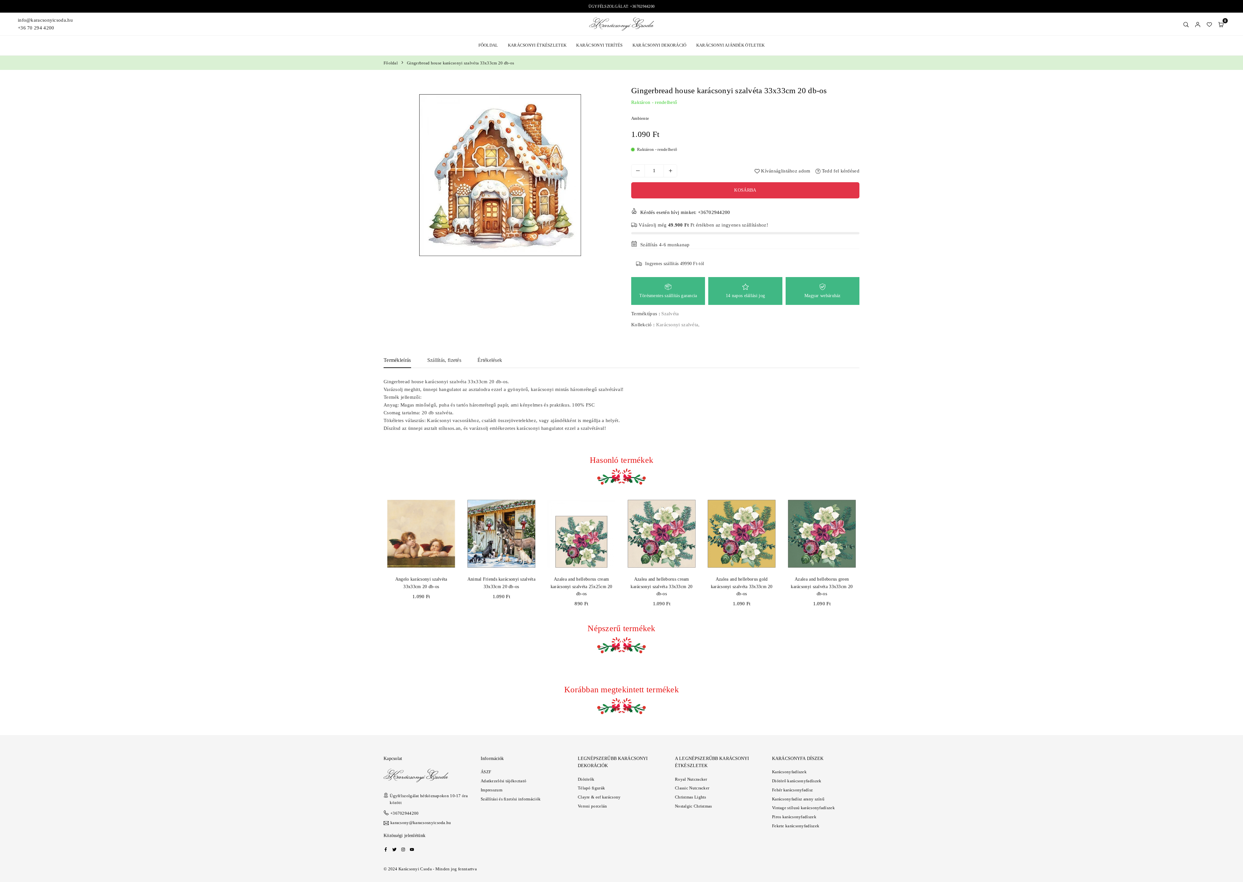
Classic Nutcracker (692, 788)
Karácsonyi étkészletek (537, 45)
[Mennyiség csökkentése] (638, 171)
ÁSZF (486, 771)
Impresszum (491, 789)
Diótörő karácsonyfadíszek (797, 780)
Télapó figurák (591, 788)
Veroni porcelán (592, 806)
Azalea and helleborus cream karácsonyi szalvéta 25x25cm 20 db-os (581, 586)
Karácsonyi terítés (599, 45)
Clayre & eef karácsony (599, 797)
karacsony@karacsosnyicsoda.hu (420, 823)
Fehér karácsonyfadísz (792, 789)
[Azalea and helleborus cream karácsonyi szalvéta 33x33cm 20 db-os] (661, 534)
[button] (1221, 24)
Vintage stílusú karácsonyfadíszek (803, 807)
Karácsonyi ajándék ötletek (730, 45)
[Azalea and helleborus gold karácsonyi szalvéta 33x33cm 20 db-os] (741, 534)
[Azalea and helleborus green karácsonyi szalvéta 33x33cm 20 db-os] (822, 534)
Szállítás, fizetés (444, 360)
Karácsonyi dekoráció (660, 45)
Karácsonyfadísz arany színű (798, 799)
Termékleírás (397, 360)
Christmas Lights (690, 797)
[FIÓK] (1198, 24)
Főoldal (488, 45)
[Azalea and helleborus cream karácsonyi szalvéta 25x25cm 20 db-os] (581, 534)
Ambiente (640, 118)
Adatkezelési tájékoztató (503, 780)
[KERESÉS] (1186, 24)
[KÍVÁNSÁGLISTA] (1209, 24)
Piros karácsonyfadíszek (794, 816)
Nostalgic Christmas (693, 806)
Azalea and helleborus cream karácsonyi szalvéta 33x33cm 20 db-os (661, 586)
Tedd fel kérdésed (840, 170)
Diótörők (586, 779)
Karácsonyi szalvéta (677, 324)
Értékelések (489, 360)
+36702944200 (404, 813)
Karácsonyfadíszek (789, 771)
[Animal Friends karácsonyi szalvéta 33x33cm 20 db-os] (501, 534)
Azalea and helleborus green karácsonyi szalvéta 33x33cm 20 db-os (822, 586)
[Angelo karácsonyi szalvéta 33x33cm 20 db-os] (421, 534)
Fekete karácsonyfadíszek (795, 825)
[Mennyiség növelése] (670, 171)
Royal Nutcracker (691, 779)
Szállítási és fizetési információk (511, 799)
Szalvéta (670, 313)
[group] (500, 175)
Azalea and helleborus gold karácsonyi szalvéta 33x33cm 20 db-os (742, 586)
